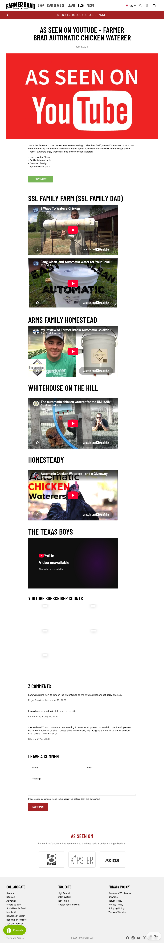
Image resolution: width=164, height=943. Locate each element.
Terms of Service (117, 912)
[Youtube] (139, 938)
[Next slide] (154, 14)
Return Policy (115, 900)
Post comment (38, 806)
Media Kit (11, 912)
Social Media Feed (16, 908)
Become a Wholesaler (119, 893)
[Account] (147, 5)
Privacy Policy (115, 904)
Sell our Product (14, 923)
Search (10, 893)
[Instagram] (133, 938)
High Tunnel (63, 893)
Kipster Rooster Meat (68, 904)
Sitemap (10, 896)
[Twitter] (144, 938)
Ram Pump (63, 900)
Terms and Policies (15, 938)
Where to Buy (13, 904)
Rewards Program (15, 915)
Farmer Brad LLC (86, 938)
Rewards (113, 896)
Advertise (11, 900)
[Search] (140, 5)
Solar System (64, 896)
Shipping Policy (116, 908)
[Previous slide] (7, 14)
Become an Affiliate (16, 919)
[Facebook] (127, 938)
